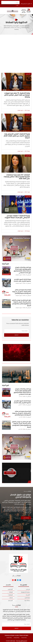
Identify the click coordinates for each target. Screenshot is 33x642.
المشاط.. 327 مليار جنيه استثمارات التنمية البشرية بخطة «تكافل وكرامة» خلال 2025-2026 (16, 176)
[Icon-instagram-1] (15, 580)
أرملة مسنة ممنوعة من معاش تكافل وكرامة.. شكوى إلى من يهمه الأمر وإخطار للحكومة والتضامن (21, 291)
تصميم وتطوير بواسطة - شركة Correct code (16, 641)
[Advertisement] (16, 52)
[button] (12, 10)
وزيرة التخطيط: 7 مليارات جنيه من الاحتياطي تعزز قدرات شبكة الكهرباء (17, 216)
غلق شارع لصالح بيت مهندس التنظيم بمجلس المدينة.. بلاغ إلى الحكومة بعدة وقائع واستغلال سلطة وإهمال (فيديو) (21, 303)
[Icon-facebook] (20, 580)
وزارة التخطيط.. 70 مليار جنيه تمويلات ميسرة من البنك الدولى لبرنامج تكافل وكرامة (17, 95)
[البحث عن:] (10, 2)
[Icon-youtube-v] (13, 580)
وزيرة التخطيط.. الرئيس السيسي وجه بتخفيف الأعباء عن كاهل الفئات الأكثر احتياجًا (17, 135)
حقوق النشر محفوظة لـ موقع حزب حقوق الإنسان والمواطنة (16, 635)
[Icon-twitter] (18, 580)
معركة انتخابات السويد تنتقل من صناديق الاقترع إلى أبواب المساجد (22, 280)
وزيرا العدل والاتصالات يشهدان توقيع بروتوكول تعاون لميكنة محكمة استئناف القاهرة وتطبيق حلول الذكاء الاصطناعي (22, 270)
